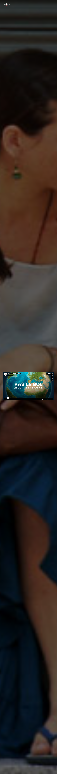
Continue (28, 771)
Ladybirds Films (33, 401)
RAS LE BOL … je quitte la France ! (23, 401)
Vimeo (38, 401)
